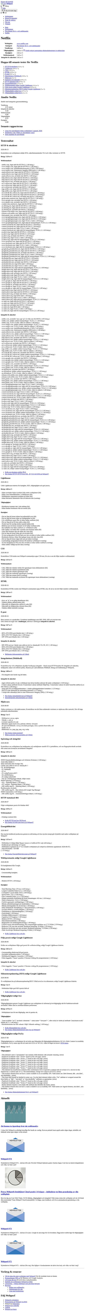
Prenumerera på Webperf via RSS (16, 1302)
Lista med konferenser (16, 1291)
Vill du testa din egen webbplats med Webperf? (20, 1276)
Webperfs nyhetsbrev (12, 1300)
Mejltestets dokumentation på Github (17, 654)
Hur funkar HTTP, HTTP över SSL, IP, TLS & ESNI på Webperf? (27, 474)
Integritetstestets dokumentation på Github (18, 698)
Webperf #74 (6, 1159)
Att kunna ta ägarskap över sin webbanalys (19, 1126)
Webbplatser (9, 16)
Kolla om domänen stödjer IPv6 (15, 472)
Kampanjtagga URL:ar (12, 1278)
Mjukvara (8, 78)
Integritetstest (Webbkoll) (13, 76)
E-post (7, 74)
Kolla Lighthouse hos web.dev (15, 934)
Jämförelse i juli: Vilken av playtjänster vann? (20, 133)
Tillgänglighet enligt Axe (13, 91)
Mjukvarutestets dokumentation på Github (18, 735)
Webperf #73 (6, 1229)
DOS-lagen (64, 1043)
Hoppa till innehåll (7, 2)
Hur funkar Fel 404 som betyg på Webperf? (19, 822)
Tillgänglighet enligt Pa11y (13, 93)
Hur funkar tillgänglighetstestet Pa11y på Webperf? (21, 1092)
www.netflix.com (22, 43)
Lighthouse (8, 68)
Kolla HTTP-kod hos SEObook (15, 820)
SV (5, 13)
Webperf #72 (6, 1261)
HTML (7, 72)
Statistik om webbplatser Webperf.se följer (19, 1282)
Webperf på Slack (11, 1309)
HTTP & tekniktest (11, 66)
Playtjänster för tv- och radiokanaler (16, 31)
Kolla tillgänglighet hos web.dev (15, 1028)
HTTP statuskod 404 (12, 81)
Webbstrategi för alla (16, 1289)
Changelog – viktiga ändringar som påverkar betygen (22, 1284)
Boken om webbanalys (16, 1287)
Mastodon (16, 1304)
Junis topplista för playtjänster (14, 134)
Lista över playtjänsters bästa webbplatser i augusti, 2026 (23, 131)
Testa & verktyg (10, 20)
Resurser (8, 1285)
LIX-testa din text (10, 1280)
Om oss (7, 22)
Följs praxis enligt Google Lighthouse (17, 87)
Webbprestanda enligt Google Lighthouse (18, 85)
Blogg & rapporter (11, 18)
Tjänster (7, 24)
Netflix (7, 33)
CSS (6, 70)
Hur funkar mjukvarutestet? (14, 733)
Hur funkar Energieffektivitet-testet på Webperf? (20, 854)
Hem (6, 27)
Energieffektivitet (10, 83)
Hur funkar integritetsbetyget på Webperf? (18, 696)
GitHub (7, 1307)
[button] (42, 6)
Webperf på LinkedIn (12, 1305)
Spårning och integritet (12, 80)
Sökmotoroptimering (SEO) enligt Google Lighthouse (22, 89)
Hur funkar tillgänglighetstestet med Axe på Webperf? (22, 1030)
